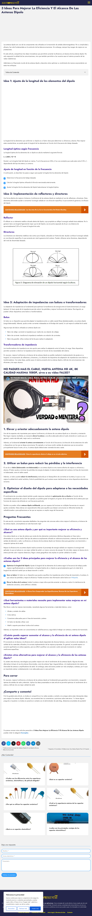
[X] (13, 743)
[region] (23, 902)
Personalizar (11, 908)
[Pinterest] (18, 743)
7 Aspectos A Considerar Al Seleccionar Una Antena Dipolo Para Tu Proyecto (68, 749)
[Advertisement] (46, 27)
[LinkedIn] (28, 743)
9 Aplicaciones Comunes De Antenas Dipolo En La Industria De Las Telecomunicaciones (21, 749)
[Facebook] (3, 743)
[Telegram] (33, 743)
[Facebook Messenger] (8, 743)
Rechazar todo (23, 908)
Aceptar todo (35, 908)
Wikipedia (74, 577)
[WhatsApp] (23, 743)
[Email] (38, 743)
